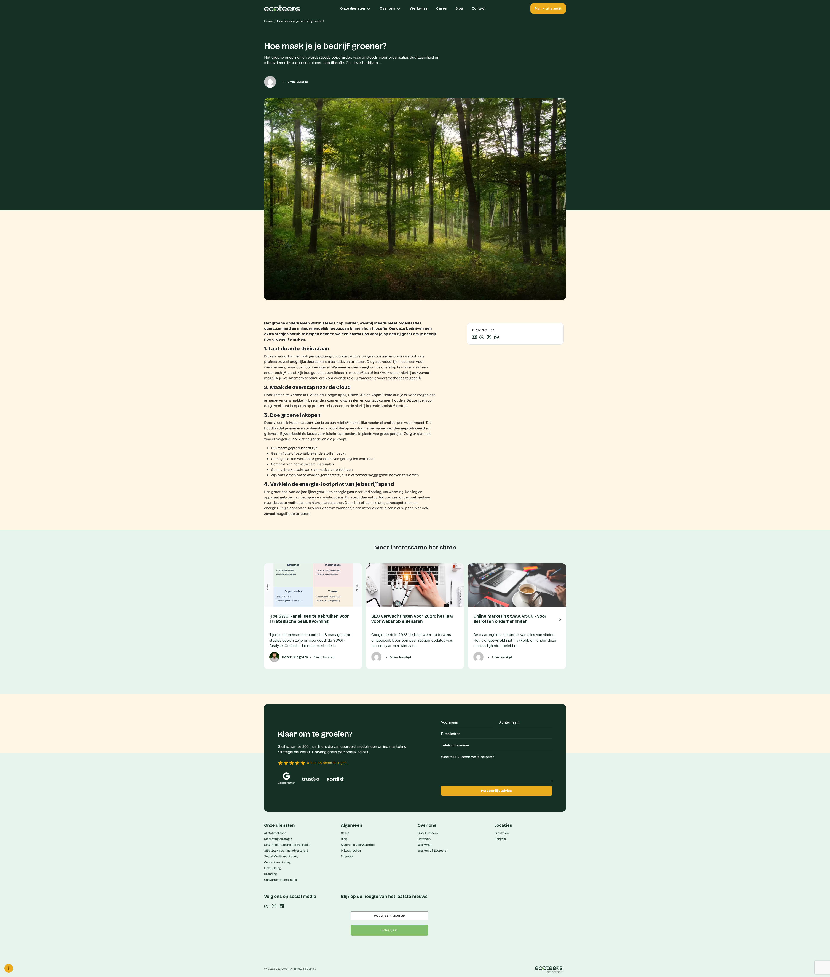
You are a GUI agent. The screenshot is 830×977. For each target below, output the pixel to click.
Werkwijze (419, 8)
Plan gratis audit (548, 8)
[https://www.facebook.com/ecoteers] (266, 906)
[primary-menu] (287, 8)
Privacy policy (351, 850)
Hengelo (500, 839)
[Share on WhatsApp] (496, 336)
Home (268, 21)
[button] (559, 619)
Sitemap (347, 856)
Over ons (388, 8)
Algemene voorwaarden (358, 845)
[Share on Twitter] (489, 336)
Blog (459, 8)
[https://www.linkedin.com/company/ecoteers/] (282, 906)
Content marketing (277, 862)
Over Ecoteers (428, 833)
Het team (424, 839)
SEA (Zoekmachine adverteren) (286, 850)
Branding (270, 874)
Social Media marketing (281, 856)
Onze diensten (353, 8)
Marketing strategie (278, 839)
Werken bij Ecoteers (432, 850)
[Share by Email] (474, 336)
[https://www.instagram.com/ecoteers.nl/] (274, 906)
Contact (479, 8)
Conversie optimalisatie (280, 880)
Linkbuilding (272, 868)
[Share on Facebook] (481, 336)
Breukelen (501, 833)
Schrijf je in (389, 930)
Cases (441, 8)
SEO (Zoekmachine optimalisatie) (287, 845)
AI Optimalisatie (275, 833)
